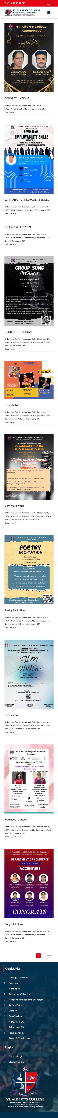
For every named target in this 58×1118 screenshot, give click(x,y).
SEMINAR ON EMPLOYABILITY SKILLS (26, 199)
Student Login (16, 1061)
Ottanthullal (11, 405)
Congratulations (13, 924)
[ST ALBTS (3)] (22, 12)
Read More (9, 112)
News (26, 109)
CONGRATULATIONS (16, 98)
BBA (13, 210)
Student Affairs (17, 419)
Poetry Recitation (14, 610)
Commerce (16, 237)
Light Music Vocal (14, 505)
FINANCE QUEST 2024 (17, 227)
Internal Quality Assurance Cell (21, 105)
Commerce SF (17, 109)
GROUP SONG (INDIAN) (18, 332)
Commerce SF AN (43, 237)
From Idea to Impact (16, 819)
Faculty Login (16, 1056)
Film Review (11, 715)
